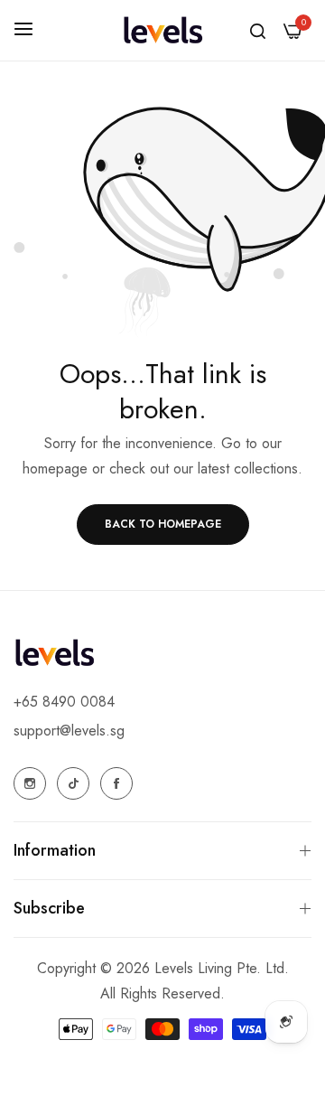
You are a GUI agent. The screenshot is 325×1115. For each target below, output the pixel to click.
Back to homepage (163, 524)
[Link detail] (30, 783)
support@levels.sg (69, 730)
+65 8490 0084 (64, 701)
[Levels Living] (162, 30)
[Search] (257, 30)
